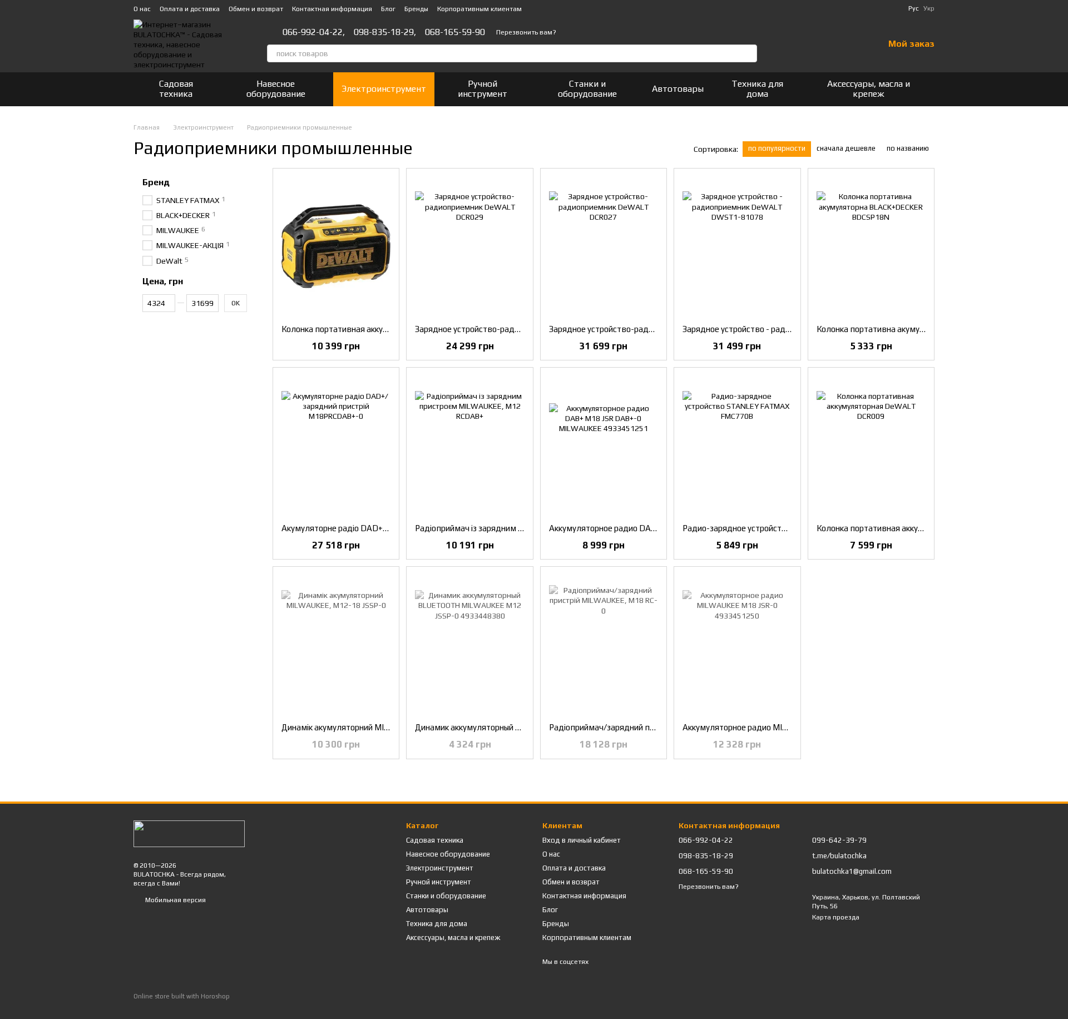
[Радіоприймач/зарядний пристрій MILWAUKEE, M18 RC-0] (603, 644)
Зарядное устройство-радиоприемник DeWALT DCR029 (522, 329)
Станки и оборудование (587, 88)
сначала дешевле (846, 148)
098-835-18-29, (385, 32)
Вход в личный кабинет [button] (581, 840)
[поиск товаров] (748, 53)
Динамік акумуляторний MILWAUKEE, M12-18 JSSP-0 (383, 727)
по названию (908, 148)
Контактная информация (332, 9)
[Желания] (846, 44)
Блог (388, 9)
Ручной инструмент (482, 88)
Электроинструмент (384, 88)
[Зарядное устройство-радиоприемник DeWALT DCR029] (469, 246)
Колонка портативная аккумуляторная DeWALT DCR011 (389, 329)
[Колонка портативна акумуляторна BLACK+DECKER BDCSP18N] (871, 246)
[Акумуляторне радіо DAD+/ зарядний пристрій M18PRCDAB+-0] (335, 445)
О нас (142, 9)
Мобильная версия (175, 900)
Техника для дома (757, 88)
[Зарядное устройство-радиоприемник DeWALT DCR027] (603, 246)
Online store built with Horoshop (182, 996)
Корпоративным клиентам (479, 9)
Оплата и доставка (190, 9)
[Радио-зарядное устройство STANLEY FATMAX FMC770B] (737, 445)
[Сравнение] (817, 44)
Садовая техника (176, 88)
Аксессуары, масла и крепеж (868, 88)
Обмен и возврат (256, 9)
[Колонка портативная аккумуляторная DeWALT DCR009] (871, 445)
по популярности (776, 148)
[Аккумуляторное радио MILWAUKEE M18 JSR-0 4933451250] (737, 644)
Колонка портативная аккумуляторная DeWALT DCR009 (924, 528)
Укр (928, 8)
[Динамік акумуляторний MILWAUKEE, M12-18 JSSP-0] (335, 644)
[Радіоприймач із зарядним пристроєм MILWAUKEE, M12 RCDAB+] (469, 445)
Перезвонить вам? (526, 32)
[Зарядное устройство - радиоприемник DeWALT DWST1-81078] (737, 246)
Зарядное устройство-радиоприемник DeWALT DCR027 (656, 329)
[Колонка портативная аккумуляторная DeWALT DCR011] (335, 246)
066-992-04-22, (314, 32)
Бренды (416, 9)
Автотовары (678, 88)
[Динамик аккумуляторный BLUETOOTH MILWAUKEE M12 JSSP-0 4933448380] (469, 644)
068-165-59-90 (455, 32)
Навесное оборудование (275, 88)
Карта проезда (835, 917)
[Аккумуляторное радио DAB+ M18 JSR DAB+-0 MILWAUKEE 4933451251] (603, 445)
